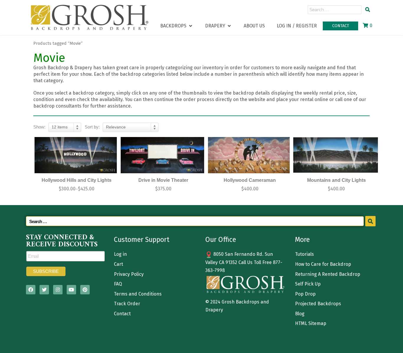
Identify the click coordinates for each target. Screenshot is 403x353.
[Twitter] (44, 289)
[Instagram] (58, 289)
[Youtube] (71, 289)
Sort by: (92, 126)
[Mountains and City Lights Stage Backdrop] (335, 155)
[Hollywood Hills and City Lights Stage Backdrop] (75, 155)
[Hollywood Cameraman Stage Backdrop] (249, 155)
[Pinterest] (85, 289)
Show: (39, 126)
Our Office (220, 239)
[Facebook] (30, 289)
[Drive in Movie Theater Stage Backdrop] (162, 155)
